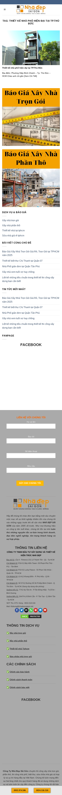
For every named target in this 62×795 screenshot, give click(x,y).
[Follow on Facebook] (17, 610)
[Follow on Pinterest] (36, 610)
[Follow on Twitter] (21, 610)
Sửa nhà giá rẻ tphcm (13, 235)
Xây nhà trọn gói (10, 220)
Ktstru (13, 606)
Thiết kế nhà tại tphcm (13, 230)
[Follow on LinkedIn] (40, 610)
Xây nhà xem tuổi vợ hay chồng (18, 272)
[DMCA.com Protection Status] (31, 616)
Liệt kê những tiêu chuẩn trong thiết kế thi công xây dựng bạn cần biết (28, 279)
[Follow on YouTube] (45, 610)
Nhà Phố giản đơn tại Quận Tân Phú (21, 266)
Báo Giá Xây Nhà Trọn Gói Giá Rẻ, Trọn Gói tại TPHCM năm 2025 (30, 253)
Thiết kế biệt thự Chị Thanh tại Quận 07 (22, 261)
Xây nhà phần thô (11, 225)
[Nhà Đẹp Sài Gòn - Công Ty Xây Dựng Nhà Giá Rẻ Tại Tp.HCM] (31, 9)
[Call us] (31, 610)
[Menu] (4, 10)
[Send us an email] (26, 610)
